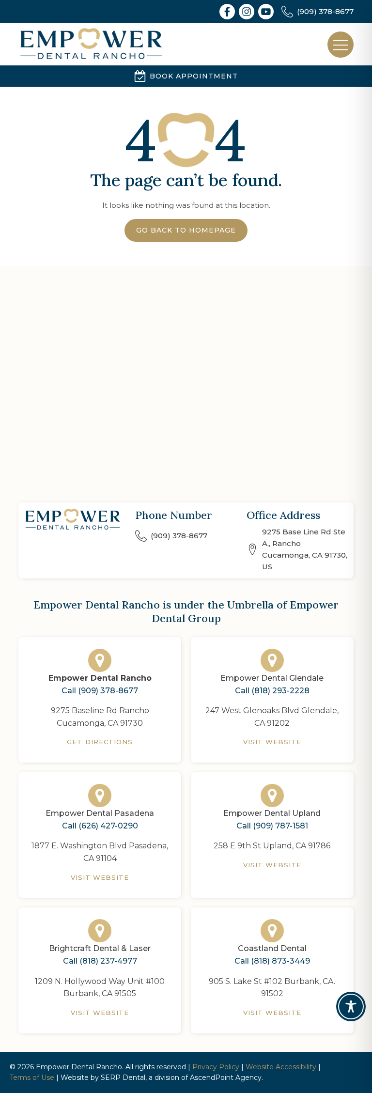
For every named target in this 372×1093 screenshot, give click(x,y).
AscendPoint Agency (226, 1077)
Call (100, 690)
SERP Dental (123, 1077)
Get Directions (100, 742)
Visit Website (272, 742)
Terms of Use (32, 1077)
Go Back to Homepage (186, 230)
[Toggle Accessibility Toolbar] (351, 1006)
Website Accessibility (281, 1066)
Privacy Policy (215, 1066)
